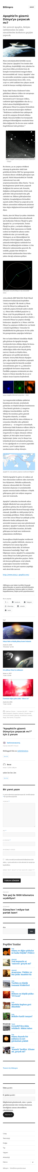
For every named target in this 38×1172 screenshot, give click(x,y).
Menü (32, 7)
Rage (4, 717)
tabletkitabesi (22, 751)
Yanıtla (6, 756)
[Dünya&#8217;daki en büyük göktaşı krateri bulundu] (18, 630)
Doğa (5, 1143)
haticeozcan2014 (13, 743)
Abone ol (8, 1115)
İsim (7, 1088)
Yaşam (31, 711)
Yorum (6, 801)
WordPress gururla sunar (18, 1168)
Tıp (4, 1148)
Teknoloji (6, 1138)
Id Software (23, 715)
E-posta (7, 840)
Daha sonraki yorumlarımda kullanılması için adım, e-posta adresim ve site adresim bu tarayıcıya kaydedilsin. (19, 862)
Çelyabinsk (27, 713)
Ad (4, 831)
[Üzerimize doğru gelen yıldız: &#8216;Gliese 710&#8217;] (18, 687)
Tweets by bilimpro (10, 1068)
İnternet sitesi (9, 849)
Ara (4, 927)
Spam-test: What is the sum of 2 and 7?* (19, 870)
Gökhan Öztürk (10, 711)
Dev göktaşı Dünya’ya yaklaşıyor (13, 670)
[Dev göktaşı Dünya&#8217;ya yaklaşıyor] (18, 659)
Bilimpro (8, 7)
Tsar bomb (10, 717)
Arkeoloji (6, 1157)
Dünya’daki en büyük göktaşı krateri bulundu (17, 641)
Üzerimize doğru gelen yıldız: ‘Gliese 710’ (16, 698)
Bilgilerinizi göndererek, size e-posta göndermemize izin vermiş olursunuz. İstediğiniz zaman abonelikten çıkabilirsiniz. (17, 1106)
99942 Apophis (7, 713)
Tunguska (17, 717)
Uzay (5, 1134)
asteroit (21, 713)
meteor (29, 715)
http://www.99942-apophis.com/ (16, 575)
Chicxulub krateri (8, 715)
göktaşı (16, 715)
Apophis (15, 713)
